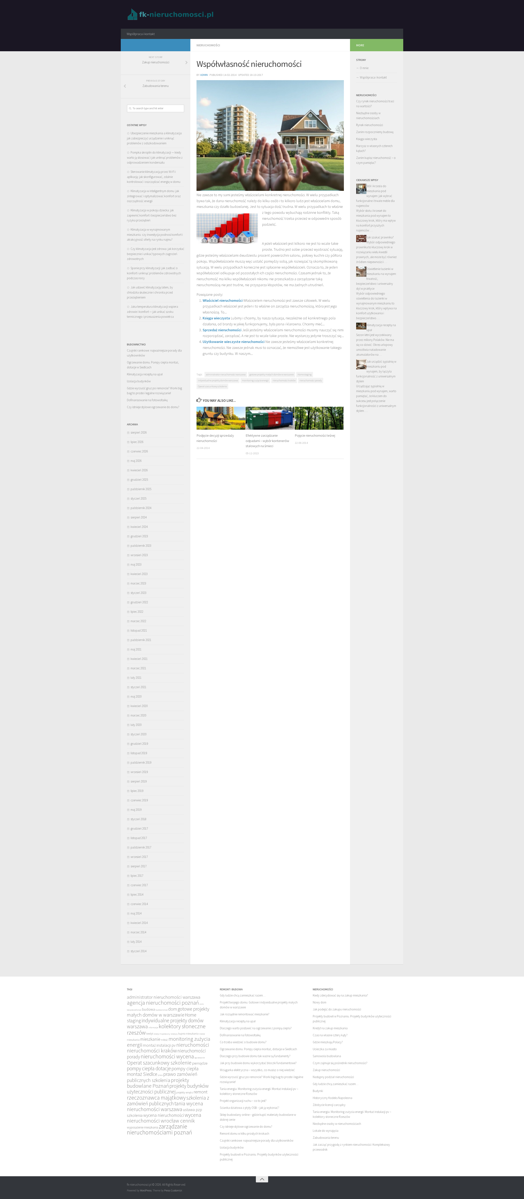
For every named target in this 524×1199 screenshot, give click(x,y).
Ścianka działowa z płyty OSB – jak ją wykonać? (249, 1108)
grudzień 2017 (139, 828)
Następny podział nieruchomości (333, 1077)
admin (204, 75)
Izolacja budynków (139, 381)
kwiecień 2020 (139, 706)
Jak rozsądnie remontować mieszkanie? (244, 1014)
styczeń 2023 (138, 593)
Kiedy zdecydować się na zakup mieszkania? (340, 995)
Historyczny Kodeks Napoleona (332, 1098)
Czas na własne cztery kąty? (330, 1035)
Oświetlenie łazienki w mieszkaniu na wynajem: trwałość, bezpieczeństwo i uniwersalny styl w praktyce (376, 278)
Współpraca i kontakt (141, 34)
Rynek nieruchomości (369, 125)
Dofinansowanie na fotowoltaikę (147, 400)
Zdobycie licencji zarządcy (329, 1105)
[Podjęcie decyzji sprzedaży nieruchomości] (220, 418)
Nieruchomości (208, 45)
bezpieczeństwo (134, 1010)
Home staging (305, 374)
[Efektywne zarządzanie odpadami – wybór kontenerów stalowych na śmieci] (270, 418)
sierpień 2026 (139, 432)
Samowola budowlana (327, 1056)
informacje (153, 1027)
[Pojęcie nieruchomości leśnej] (319, 418)
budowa (148, 1009)
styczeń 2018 (138, 819)
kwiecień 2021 (139, 659)
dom (172, 1009)
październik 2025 (141, 489)
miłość (164, 1040)
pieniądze (200, 1063)
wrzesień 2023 (139, 555)
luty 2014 (136, 942)
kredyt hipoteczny (162, 1034)
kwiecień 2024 (139, 527)
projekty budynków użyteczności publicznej (168, 1089)
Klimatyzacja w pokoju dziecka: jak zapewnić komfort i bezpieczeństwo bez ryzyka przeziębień (151, 215)
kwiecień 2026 (139, 470)
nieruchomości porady (310, 380)
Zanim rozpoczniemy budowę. (375, 132)
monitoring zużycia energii (255, 380)
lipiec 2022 (137, 612)
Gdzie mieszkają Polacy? (328, 1042)
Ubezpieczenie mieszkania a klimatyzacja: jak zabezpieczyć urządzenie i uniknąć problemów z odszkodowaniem (154, 138)
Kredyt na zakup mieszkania (330, 1028)
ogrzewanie (199, 1057)
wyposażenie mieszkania (142, 1127)
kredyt (149, 1033)
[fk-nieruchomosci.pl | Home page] (171, 14)
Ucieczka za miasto (325, 1049)
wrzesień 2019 (139, 772)
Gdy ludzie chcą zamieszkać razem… (242, 995)
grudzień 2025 (139, 480)
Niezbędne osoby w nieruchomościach (337, 1124)
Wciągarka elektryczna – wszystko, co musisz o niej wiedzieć (257, 1070)
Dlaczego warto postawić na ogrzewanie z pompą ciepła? (256, 1028)
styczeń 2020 (138, 734)
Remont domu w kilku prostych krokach (244, 1133)
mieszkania (133, 1040)
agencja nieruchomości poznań (163, 1002)
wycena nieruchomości (163, 1115)
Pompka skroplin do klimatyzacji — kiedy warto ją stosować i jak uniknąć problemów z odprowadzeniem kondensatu (155, 157)
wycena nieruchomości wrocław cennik (164, 1117)
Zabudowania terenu (326, 1138)
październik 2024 (141, 508)
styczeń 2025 (138, 498)
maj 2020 (136, 696)
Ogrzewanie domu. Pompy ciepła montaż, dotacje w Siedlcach (258, 1049)
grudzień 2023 (139, 536)
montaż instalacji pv (159, 1045)
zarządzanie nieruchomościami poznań (159, 1129)
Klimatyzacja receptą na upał (145, 374)
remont (201, 1092)
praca (160, 1075)
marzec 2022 (138, 621)
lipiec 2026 (137, 442)
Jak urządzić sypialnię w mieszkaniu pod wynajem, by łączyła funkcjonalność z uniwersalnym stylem (376, 371)
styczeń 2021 (138, 687)
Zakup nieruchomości (326, 1070)
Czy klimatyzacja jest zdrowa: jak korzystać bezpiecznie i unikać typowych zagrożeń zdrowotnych (155, 254)
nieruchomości (192, 1044)
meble (202, 1034)
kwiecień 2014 (139, 923)
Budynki (318, 1091)
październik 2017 (141, 847)
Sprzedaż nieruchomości (222, 330)
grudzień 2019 (139, 744)
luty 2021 (136, 678)
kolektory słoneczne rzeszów (166, 1029)
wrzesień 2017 (139, 857)
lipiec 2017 (137, 876)
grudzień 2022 (139, 602)
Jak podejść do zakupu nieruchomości (337, 1009)
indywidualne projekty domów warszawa (218, 380)
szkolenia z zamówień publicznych (168, 1100)
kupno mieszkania (188, 1033)
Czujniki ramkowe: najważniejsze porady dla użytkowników (256, 1140)
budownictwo (162, 1010)
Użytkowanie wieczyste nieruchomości (233, 341)
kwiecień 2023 (139, 574)
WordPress (145, 1190)
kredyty (174, 1034)
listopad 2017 (139, 838)
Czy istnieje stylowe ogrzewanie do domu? (153, 407)
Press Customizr (173, 1190)
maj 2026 (136, 461)
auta (202, 1004)
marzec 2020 (138, 715)
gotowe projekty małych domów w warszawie (272, 374)
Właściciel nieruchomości (223, 300)
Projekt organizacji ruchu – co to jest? (243, 1101)
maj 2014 (136, 913)
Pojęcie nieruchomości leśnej (315, 435)
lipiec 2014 (137, 894)
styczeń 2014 (138, 951)
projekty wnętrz (184, 1092)
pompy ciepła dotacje (149, 1068)
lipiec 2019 (137, 791)
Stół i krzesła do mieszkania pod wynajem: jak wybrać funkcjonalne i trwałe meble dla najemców (375, 196)
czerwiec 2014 (139, 904)
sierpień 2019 (139, 781)
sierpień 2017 (139, 866)
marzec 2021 (138, 668)
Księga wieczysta (216, 318)
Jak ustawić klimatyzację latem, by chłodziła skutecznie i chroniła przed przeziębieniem (150, 292)
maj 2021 (136, 649)
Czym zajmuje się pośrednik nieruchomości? (340, 1063)
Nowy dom (319, 1002)
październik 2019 (141, 762)
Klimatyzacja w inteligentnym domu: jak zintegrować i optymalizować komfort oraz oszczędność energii (154, 196)
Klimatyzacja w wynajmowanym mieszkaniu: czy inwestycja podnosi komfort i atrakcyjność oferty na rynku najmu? (155, 234)
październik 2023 (141, 546)
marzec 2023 (138, 583)
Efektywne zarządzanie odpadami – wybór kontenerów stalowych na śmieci (267, 440)
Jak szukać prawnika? (380, 237)
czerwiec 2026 (139, 451)
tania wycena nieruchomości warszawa (165, 1106)
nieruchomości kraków (284, 380)
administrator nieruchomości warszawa (226, 374)
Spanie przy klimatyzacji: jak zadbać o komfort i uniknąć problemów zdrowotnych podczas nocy (154, 273)
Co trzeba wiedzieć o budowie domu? (243, 1042)
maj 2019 (136, 810)
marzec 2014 (138, 932)
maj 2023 (136, 564)
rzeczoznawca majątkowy (156, 1097)
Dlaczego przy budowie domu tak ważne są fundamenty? (255, 1056)
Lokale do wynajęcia (325, 1131)
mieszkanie (150, 1039)
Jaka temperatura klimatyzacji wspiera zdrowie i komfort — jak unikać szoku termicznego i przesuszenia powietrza (152, 312)
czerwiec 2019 (139, 800)
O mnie (364, 68)
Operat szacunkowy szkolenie (212, 386)
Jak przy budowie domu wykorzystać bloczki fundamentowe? (258, 1063)
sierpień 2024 (139, 517)
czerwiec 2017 (139, 885)
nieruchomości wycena (167, 1056)
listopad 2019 (139, 753)
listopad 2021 (139, 630)
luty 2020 (136, 725)
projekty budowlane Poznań (158, 1083)
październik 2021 (141, 640)
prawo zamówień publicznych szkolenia (162, 1077)
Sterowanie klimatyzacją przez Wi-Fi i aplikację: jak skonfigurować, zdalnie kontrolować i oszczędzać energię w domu (153, 177)
